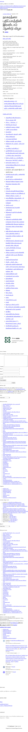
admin (6, 32)
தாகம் (7, 302)
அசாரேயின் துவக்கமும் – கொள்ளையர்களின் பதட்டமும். (12, 483)
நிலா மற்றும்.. (9, 292)
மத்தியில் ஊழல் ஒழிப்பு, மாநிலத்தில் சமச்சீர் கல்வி (11, 426)
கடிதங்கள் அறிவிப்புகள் (7, 13)
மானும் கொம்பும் (10, 281)
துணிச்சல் (24, 512)
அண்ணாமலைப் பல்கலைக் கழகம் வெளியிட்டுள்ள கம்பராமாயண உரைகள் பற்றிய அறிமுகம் (14, 243)
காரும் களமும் (9, 295)
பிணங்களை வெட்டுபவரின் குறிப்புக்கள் (10, 437)
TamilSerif (15, 625)
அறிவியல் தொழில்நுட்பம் (10, 5)
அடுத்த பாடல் (9, 205)
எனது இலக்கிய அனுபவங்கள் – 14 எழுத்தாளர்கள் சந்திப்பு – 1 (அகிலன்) (15, 200)
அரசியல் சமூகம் (3, 5)
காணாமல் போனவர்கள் (12, 259)
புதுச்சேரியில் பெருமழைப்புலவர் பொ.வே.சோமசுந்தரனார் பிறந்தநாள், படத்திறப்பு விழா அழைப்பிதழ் (15, 153)
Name (1, 368)
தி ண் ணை (2, 1)
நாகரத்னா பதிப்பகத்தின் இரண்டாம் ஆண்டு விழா (11, 424)
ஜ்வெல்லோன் (9, 278)
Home (1, 701)
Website (1, 374)
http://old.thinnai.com (14, 622)
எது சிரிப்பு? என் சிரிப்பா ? (12, 148)
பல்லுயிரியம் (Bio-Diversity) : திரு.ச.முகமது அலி (11, 404)
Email (1, 371)
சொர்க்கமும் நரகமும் (11, 124)
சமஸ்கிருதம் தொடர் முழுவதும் (5, 627)
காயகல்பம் (8, 132)
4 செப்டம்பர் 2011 (7, 114)
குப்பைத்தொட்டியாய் (11, 300)
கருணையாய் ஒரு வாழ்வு (12, 276)
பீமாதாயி (8, 217)
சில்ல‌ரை (8, 290)
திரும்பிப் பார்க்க (10, 283)
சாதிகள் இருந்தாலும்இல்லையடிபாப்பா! (14, 502)
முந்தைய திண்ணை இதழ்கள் (6, 705)
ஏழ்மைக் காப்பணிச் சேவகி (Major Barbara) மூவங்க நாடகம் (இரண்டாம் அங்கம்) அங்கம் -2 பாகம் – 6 (15, 193)
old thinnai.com (10, 391)
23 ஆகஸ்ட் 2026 (9, 9)
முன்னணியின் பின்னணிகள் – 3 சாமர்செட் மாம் (11, 481)
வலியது (8, 188)
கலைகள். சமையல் (11, 7)
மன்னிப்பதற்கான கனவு (12, 288)
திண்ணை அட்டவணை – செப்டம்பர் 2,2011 (10, 415)
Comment (2, 366)
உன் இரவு (8, 311)
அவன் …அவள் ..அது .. (12, 262)
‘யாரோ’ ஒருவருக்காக (11, 129)
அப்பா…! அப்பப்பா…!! (11, 122)
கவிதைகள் (16, 7)
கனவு (7, 297)
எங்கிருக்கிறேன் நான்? (11, 274)
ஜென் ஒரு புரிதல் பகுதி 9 (12, 304)
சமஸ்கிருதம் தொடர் (4, 704)
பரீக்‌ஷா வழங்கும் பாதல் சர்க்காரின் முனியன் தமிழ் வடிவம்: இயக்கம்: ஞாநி (15, 255)
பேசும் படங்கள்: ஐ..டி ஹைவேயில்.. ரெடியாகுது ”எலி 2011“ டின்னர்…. (14, 420)
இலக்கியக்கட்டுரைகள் (18, 5)
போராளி (10, 513)
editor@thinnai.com (3, 389)
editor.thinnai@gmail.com (20, 389)
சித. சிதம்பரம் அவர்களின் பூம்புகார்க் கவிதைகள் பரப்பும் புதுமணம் (14, 477)
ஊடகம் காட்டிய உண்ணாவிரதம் (14, 179)
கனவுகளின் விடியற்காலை (12, 314)
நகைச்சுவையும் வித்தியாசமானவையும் (9, 497)
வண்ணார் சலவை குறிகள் (12, 127)
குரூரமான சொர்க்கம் (11, 139)
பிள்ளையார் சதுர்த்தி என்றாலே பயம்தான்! (10, 438)
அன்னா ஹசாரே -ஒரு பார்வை (13, 141)
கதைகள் (6, 7)
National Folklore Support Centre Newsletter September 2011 (13, 428)
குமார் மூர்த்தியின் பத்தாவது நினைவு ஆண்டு (11, 450)
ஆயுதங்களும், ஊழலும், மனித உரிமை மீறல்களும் (11, 411)
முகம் (7, 186)
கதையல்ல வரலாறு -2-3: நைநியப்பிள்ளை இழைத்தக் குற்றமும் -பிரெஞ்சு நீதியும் (13, 103)
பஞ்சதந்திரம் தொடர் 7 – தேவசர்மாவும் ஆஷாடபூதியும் (12, 482)
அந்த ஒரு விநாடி (10, 285)
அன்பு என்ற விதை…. (13, 516)
